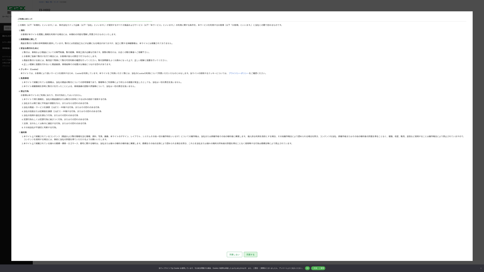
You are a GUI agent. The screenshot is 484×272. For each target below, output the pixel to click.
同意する (251, 254)
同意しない (235, 254)
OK (307, 268)
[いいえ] (481, 268)
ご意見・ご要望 (318, 268)
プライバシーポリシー (239, 73)
